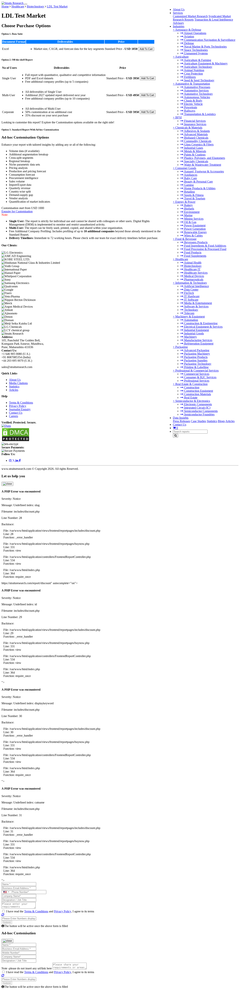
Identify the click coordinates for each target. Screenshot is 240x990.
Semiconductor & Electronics (192, 400)
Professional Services (196, 380)
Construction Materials (197, 394)
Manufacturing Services (197, 340)
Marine (188, 215)
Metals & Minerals (194, 151)
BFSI (178, 117)
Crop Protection (193, 73)
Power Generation (194, 228)
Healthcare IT (191, 269)
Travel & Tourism (194, 198)
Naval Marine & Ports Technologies (205, 46)
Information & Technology (191, 282)
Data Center (190, 289)
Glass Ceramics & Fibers (198, 144)
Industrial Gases (193, 147)
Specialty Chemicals (195, 161)
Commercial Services (196, 373)
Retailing (189, 191)
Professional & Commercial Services (197, 370)
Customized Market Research (190, 16)
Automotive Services (196, 90)
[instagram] (10, 460)
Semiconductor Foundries (198, 414)
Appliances (190, 174)
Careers (13, 416)
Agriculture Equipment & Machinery (205, 63)
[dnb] (6, 425)
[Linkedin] (17, 460)
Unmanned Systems (195, 53)
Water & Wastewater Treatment (202, 164)
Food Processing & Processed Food (204, 249)
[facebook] (20, 460)
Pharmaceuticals (193, 279)
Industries (178, 26)
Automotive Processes (196, 87)
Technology (190, 309)
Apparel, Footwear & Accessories (203, 171)
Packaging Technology (197, 363)
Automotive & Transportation (192, 83)
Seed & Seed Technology (198, 80)
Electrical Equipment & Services (203, 326)
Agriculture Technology (197, 66)
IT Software (190, 299)
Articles (230, 421)
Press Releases (181, 421)
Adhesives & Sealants (196, 131)
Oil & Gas (189, 222)
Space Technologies (195, 50)
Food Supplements (194, 255)
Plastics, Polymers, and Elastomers (204, 158)
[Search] (175, 436)
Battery (188, 205)
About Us (178, 9)
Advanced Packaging (196, 350)
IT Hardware (191, 296)
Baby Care (190, 178)
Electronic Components (197, 404)
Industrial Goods (193, 333)
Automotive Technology (198, 93)
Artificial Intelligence (196, 286)
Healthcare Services (195, 272)
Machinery (190, 336)
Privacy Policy (17, 406)
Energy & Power (185, 201)
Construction (191, 387)
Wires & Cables (193, 235)
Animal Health (192, 262)
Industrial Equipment (196, 330)
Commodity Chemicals (197, 141)
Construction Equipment (198, 390)
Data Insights (180, 417)
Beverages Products (195, 242)
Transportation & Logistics (199, 114)
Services (178, 12)
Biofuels (188, 208)
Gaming (188, 185)
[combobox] (6, 892)
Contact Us (179, 424)
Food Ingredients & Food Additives (204, 245)
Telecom (188, 313)
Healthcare (181, 259)
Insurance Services (194, 124)
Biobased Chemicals (195, 137)
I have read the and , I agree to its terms (50, 911)
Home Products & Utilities (199, 188)
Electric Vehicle (193, 104)
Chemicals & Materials (188, 127)
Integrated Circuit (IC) (196, 407)
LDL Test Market (57, 6)
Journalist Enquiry (20, 409)
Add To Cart (146, 49)
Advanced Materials (195, 134)
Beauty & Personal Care (198, 181)
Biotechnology (192, 266)
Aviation (188, 36)
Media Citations (18, 383)
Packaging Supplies (195, 360)
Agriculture (182, 56)
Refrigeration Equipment (198, 343)
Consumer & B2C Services (199, 377)
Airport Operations (194, 33)
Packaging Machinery (196, 353)
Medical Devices (193, 276)
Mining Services (193, 218)
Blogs (221, 421)
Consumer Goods (185, 168)
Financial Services (194, 120)
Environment (191, 212)
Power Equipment (194, 225)
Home (5, 6)
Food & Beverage (185, 239)
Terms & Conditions (21, 402)
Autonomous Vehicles (196, 97)
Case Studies (198, 421)
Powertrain (190, 107)
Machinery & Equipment (190, 316)
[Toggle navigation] (25, 4)
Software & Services (195, 306)
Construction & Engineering (200, 323)
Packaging (181, 346)
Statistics (212, 421)
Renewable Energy (195, 232)
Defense (188, 43)
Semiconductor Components (200, 411)
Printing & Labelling (195, 367)
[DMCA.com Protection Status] (16, 440)
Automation (190, 320)
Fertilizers (189, 77)
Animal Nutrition (193, 70)
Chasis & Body (192, 100)
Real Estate (190, 397)
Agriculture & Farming (197, 60)
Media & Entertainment (197, 303)
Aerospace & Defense (188, 29)
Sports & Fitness (193, 195)
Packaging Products (195, 357)
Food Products (192, 252)
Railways (189, 110)
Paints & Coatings (194, 154)
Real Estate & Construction (191, 384)
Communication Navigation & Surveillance (209, 39)
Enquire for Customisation (17, 211)
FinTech (188, 293)
